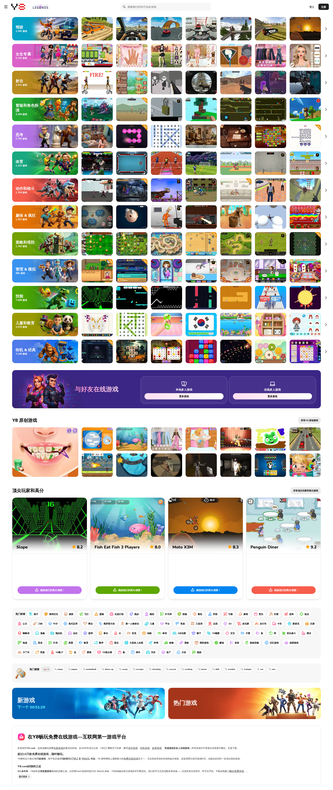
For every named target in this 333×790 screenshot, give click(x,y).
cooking (188, 669)
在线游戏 (58, 747)
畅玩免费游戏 (236, 771)
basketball (91, 669)
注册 (323, 6)
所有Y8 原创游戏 (309, 420)
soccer (172, 669)
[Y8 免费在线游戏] (18, 7)
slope (60, 669)
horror (204, 669)
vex (273, 669)
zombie (231, 669)
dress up (109, 669)
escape (139, 669)
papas (74, 669)
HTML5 (74, 758)
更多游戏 (184, 396)
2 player (247, 669)
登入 (311, 6)
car (261, 669)
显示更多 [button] (23, 776)
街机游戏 (145, 747)
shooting (156, 669)
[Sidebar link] (5, 6)
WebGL (86, 758)
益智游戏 (157, 747)
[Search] (124, 7)
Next (326, 28)
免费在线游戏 (131, 758)
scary (124, 669)
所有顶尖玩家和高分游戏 (305, 490)
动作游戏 (133, 747)
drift (217, 669)
